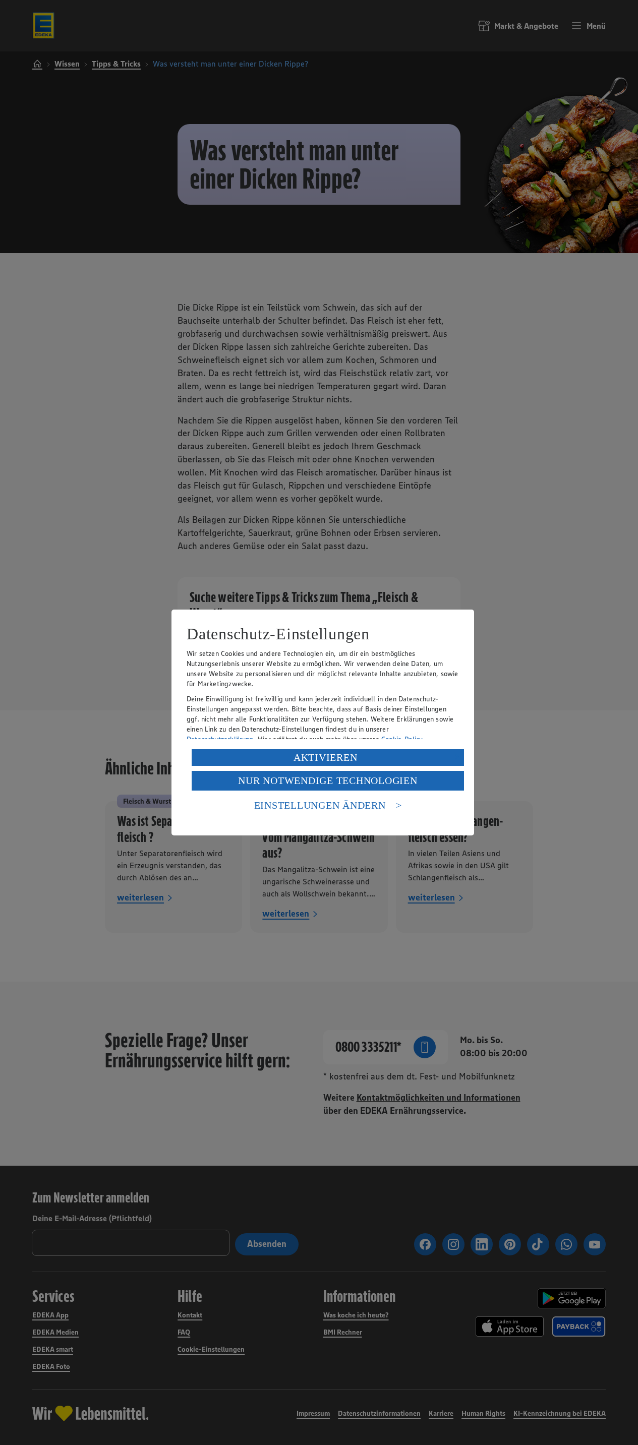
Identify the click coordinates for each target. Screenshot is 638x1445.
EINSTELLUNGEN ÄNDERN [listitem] (320, 805)
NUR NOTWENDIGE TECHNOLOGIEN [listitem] (327, 780)
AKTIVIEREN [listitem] (326, 757)
